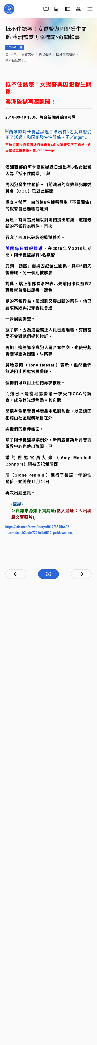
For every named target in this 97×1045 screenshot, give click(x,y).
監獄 (17, 504)
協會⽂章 (27, 54)
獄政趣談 (45, 54)
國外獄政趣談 (65, 54)
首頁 (13, 54)
